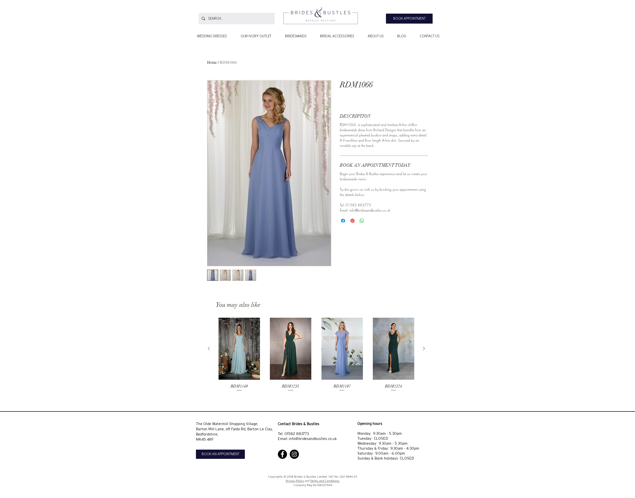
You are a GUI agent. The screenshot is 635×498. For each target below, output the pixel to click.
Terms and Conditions (325, 481)
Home (212, 62)
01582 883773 (297, 434)
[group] (316, 357)
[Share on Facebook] (343, 221)
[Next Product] (424, 348)
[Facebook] (282, 454)
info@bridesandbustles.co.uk (313, 438)
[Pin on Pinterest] (352, 221)
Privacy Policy (295, 481)
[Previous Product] (209, 348)
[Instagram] (294, 454)
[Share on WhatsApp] (362, 221)
